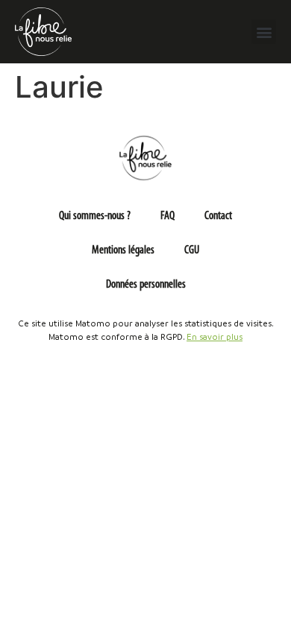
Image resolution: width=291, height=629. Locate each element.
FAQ (167, 216)
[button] (263, 31)
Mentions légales (123, 250)
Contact (218, 216)
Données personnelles (146, 285)
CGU (191, 250)
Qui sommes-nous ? (95, 216)
